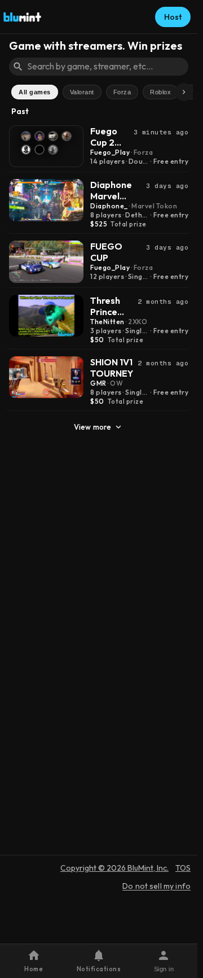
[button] (98, 961)
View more (92, 426)
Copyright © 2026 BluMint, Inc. (114, 868)
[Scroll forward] (184, 92)
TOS (183, 868)
